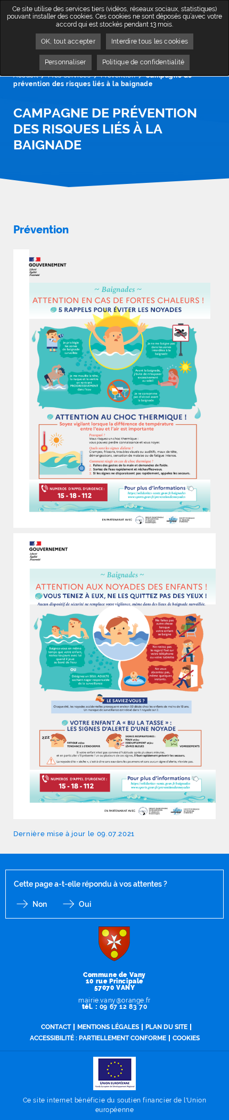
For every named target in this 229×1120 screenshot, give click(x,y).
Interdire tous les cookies (149, 41)
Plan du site (166, 1027)
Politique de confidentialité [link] (143, 62)
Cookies (186, 1038)
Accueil (25, 75)
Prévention (118, 75)
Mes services (69, 75)
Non (39, 904)
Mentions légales (108, 1027)
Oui (85, 904)
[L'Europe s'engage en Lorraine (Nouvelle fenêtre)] (114, 1073)
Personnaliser (65, 62)
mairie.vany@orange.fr (114, 1000)
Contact (56, 1027)
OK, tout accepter (68, 41)
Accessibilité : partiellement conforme (98, 1038)
